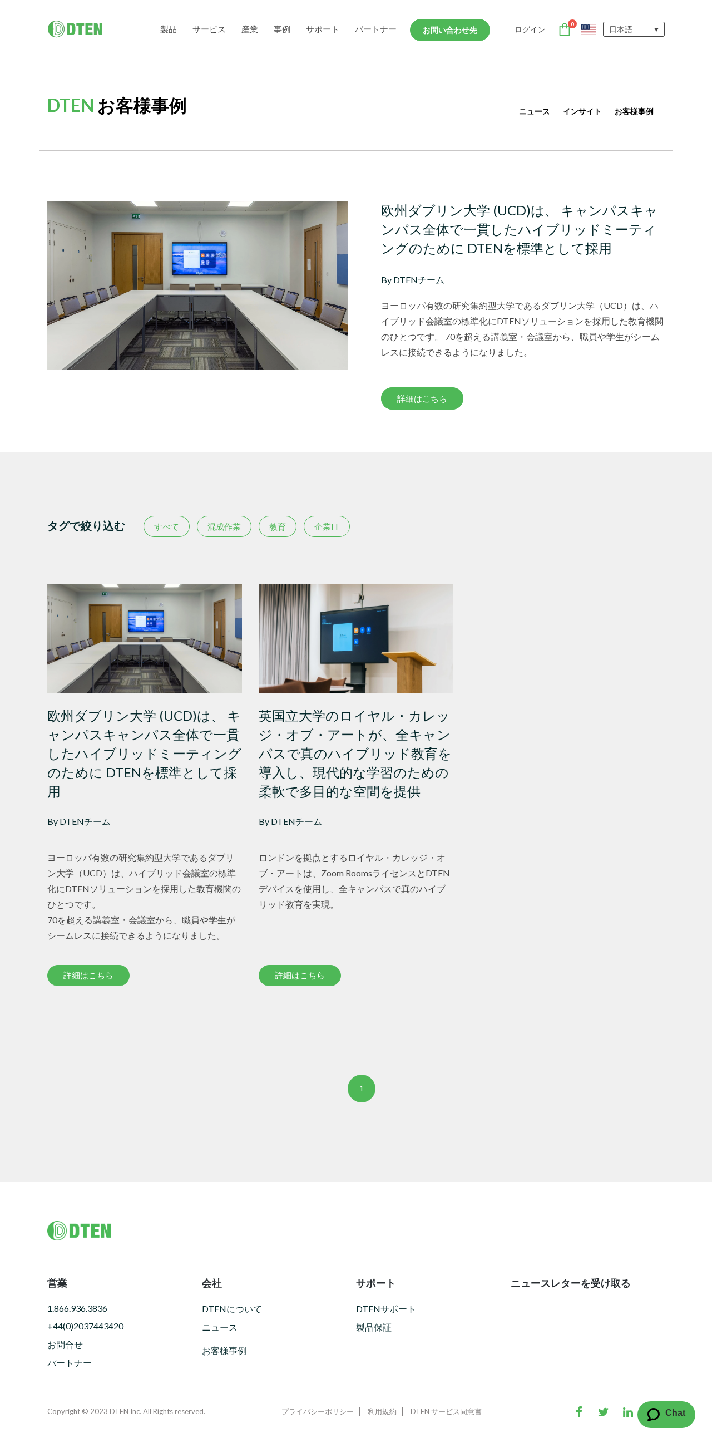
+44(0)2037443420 (85, 1326)
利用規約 (382, 1411)
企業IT (326, 526)
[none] (634, 29)
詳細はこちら (422, 398)
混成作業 (224, 526)
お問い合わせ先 (450, 30)
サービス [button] (209, 29)
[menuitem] (634, 29)
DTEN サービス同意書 (446, 1411)
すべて (166, 526)
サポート (322, 29)
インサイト (582, 111)
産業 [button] (249, 29)
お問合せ (65, 1344)
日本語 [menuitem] (620, 29)
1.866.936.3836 (77, 1308)
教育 (277, 526)
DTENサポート (386, 1308)
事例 (282, 29)
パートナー (376, 29)
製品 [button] (168, 29)
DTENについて (232, 1308)
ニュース (534, 111)
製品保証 (374, 1327)
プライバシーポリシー (317, 1411)
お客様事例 (634, 111)
